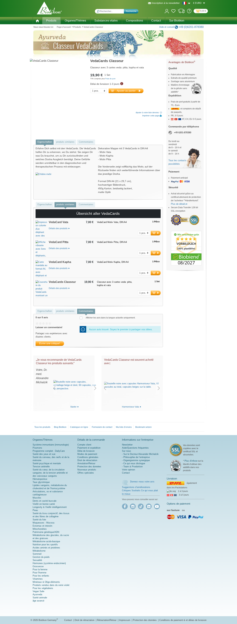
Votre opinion (128, 469)
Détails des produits (58, 228)
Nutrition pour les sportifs (45, 544)
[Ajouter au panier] (156, 233)
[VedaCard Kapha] (42, 269)
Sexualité (37, 560)
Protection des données (89, 466)
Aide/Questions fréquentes (135, 448)
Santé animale (40, 597)
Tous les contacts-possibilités (177, 162)
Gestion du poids (41, 557)
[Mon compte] (167, 11)
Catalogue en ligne (79, 427)
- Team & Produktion (132, 466)
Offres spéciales (85, 472)
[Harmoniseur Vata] (132, 385)
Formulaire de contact (102, 427)
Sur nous (126, 451)
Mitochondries (40, 529)
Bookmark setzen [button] (143, 427)
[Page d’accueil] (37, 20)
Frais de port (110, 79)
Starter (73, 407)
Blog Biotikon (60, 427)
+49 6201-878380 (182, 132)
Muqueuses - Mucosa (43, 522)
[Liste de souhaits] (173, 11)
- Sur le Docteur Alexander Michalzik (140, 454)
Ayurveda (37, 594)
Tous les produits (42, 427)
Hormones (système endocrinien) (49, 563)
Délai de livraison (86, 451)
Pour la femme (40, 569)
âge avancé (38, 600)
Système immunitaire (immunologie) (51, 444)
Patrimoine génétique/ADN (46, 532)
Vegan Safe (38, 591)
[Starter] (74, 385)
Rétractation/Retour (107, 620)
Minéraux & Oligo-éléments (46, 582)
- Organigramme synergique (136, 460)
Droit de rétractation (87, 460)
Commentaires (86, 142)
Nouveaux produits (86, 469)
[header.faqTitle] (189, 12)
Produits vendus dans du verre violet (51, 585)
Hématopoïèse (40, 479)
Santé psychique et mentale (47, 463)
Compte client (84, 444)
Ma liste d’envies (124, 427)
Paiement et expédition (88, 448)
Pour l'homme (39, 572)
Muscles (37, 497)
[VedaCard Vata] (42, 229)
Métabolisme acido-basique (46, 541)
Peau (35, 510)
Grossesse (38, 566)
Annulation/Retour (86, 463)
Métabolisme (39, 550)
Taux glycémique (41, 482)
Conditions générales (87, 457)
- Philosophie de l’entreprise (136, 457)
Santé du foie (39, 519)
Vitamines (38, 579)
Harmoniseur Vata (130, 407)
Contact (126, 472)
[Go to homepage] (49, 8)
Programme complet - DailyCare (49, 451)
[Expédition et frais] (181, 12)
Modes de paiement (87, 454)
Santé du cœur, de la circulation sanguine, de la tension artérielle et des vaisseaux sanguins (50, 472)
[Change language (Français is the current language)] (186, 3)
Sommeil (37, 554)
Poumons (37, 448)
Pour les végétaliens (43, 588)
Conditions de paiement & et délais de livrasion (182, 620)
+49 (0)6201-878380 (191, 26)
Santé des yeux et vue (44, 454)
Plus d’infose (190, 461)
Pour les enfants (41, 575)
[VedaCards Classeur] (42, 289)
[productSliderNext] (95, 388)
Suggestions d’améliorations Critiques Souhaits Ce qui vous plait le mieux (140, 490)
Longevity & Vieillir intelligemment (50, 507)
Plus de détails (178, 204)
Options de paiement (178, 503)
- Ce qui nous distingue (133, 463)
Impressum (125, 620)
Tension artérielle (41, 466)
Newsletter (127, 444)
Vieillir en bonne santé (44, 504)
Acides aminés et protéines (46, 547)
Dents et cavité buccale (44, 501)
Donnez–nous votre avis (142, 481)
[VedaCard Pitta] (42, 249)
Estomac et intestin (42, 526)
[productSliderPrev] (54, 388)
